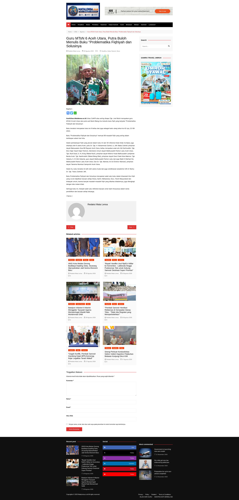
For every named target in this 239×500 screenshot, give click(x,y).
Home (74, 24)
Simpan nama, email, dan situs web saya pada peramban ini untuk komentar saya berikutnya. (97, 424)
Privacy (140, 494)
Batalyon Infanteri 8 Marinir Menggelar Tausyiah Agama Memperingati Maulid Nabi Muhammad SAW (90, 482)
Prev (71, 227)
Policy (147, 494)
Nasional (104, 24)
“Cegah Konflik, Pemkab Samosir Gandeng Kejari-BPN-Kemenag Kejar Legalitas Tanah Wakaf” (82, 356)
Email (68, 407)
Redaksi (153, 494)
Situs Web (69, 416)
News (88, 24)
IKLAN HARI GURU (146, 497)
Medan (136, 24)
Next (130, 227)
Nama (68, 399)
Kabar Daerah (113, 24)
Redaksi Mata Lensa (74, 51)
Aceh (122, 24)
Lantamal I (152, 24)
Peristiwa (95, 24)
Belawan (129, 24)
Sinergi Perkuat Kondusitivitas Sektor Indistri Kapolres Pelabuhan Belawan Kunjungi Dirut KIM (119, 354)
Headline (81, 24)
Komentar (70, 380)
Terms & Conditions (165, 494)
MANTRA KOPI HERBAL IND (163, 497)
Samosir (143, 24)
